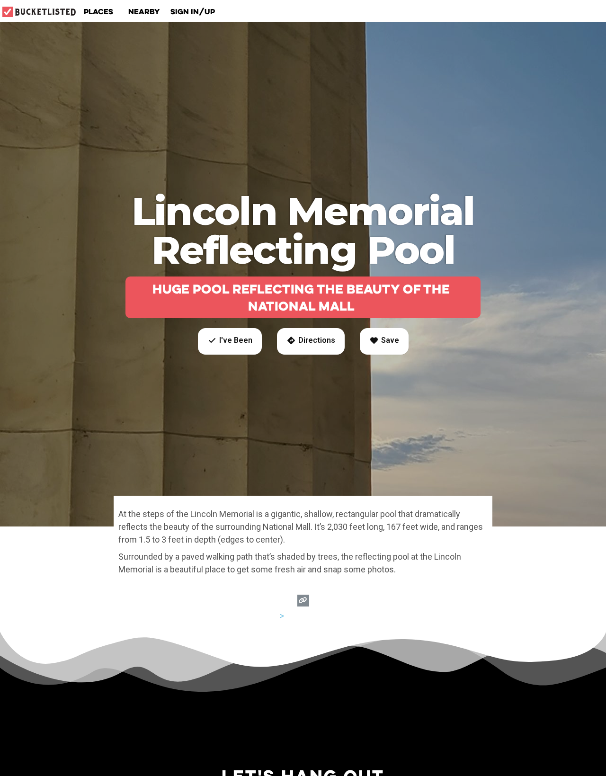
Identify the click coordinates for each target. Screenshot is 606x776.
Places (98, 11)
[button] (230, 341)
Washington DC (315, 616)
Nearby (144, 11)
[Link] (303, 601)
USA (270, 616)
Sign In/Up (192, 11)
